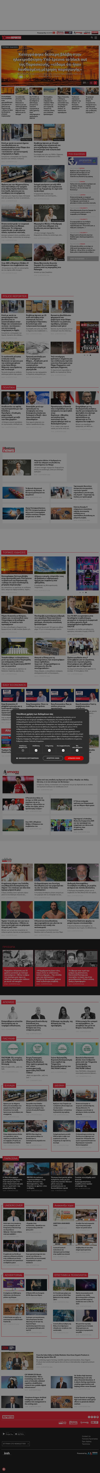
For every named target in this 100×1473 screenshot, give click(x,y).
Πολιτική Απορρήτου (36, 741)
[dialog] (50, 736)
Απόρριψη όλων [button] (53, 758)
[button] (27, 758)
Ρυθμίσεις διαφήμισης (23, 739)
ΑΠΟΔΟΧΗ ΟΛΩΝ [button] (74, 758)
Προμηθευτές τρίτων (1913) (67, 727)
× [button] (86, 711)
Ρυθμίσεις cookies (22, 741)
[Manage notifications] (3, 1469)
